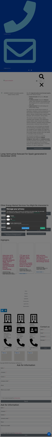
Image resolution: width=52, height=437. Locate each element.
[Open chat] (49, 434)
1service (12, 217)
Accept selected (25, 228)
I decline (8, 228)
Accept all (42, 228)
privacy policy (37, 212)
